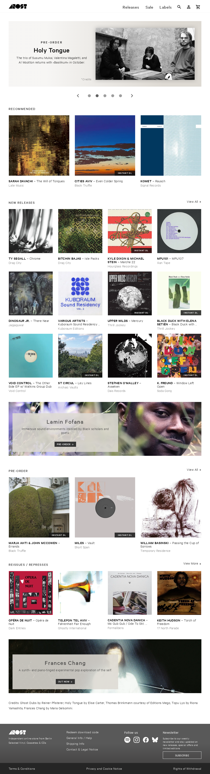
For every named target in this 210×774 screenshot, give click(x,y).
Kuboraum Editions (71, 328)
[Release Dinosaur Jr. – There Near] (31, 293)
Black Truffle (83, 185)
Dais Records (117, 391)
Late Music (16, 185)
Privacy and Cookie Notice (104, 768)
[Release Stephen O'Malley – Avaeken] (130, 356)
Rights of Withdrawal (187, 768)
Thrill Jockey (117, 325)
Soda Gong (164, 391)
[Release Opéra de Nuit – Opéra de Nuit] (31, 593)
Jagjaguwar (16, 325)
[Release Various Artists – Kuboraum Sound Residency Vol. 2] (80, 293)
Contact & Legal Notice (82, 749)
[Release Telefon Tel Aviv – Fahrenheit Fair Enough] (80, 593)
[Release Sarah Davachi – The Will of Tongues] (39, 145)
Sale (149, 7)
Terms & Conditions (22, 768)
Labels (166, 7)
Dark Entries (17, 628)
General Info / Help (79, 738)
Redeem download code (82, 732)
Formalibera (116, 628)
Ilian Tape (163, 263)
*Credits (86, 79)
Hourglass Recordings (123, 266)
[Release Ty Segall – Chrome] (31, 231)
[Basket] (198, 7)
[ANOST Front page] (19, 7)
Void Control (17, 391)
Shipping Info (75, 743)
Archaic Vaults (68, 387)
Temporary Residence (155, 550)
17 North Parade (168, 628)
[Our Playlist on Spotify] (127, 740)
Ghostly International (72, 628)
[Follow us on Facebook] (146, 740)
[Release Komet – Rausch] (170, 145)
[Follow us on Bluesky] (155, 740)
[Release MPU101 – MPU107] (179, 231)
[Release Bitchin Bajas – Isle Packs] (80, 231)
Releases (131, 7)
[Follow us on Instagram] (137, 740)
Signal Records (150, 185)
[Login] (189, 7)
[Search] (179, 7)
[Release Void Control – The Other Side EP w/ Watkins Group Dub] (31, 356)
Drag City (15, 263)
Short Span (82, 547)
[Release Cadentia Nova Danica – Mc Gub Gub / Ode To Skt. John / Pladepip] (130, 593)
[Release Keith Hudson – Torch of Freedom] (179, 593)
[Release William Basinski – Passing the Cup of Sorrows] (170, 507)
